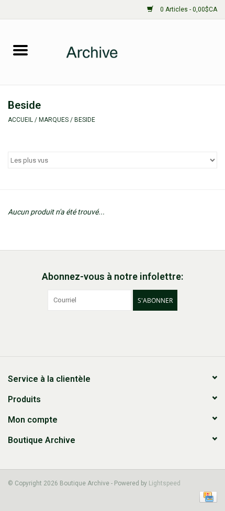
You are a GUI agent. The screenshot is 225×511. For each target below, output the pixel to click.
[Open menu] (20, 49)
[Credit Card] (206, 496)
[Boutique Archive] (132, 51)
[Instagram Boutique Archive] (122, 332)
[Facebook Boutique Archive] (103, 332)
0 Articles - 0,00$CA (188, 9)
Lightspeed (165, 483)
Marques (54, 119)
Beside (84, 119)
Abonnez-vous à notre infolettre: (112, 276)
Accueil (20, 119)
